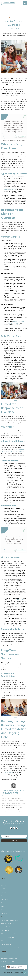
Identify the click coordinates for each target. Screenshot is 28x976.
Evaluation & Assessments (7, 937)
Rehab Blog (4, 909)
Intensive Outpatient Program (8, 926)
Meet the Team (5, 888)
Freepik (15, 400)
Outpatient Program (6, 930)
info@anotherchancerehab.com (9, 958)
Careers (3, 906)
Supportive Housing (6, 944)
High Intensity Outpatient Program (9, 920)
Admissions (4, 902)
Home (2, 881)
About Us (3, 885)
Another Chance (8, 772)
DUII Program (4, 940)
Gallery (3, 895)
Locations (3, 892)
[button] (25, 3)
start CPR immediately (19, 600)
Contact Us (4, 913)
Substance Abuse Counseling (8, 933)
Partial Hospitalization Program (9, 923)
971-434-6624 (5, 956)
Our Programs (4, 899)
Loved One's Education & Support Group (11, 947)
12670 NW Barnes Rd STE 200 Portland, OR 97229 (7, 962)
